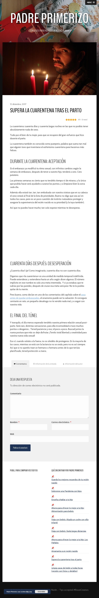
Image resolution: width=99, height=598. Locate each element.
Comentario (15, 393)
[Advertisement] (49, 233)
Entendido (41, 591)
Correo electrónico (61, 422)
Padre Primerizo (49, 18)
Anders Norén (50, 590)
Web (12, 434)
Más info (29, 592)
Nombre (14, 422)
